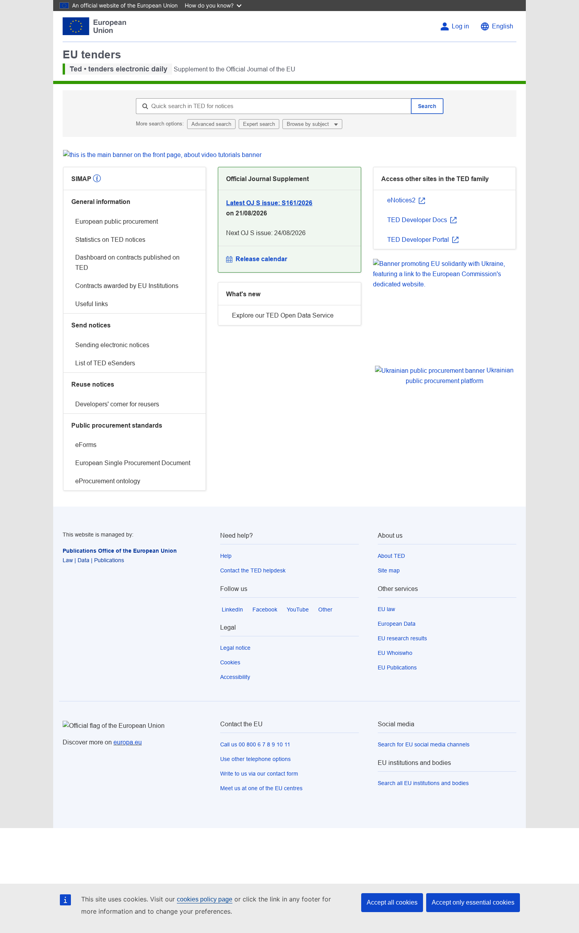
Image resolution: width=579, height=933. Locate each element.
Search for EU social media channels (424, 744)
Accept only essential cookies (473, 902)
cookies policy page (204, 899)
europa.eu (127, 742)
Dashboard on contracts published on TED (127, 262)
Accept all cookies (392, 902)
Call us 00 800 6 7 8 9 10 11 (255, 744)
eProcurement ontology (107, 481)
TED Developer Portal (419, 239)
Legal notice (235, 648)
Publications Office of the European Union (120, 551)
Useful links (91, 304)
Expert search (259, 124)
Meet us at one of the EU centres (261, 788)
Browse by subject (308, 124)
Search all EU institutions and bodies (423, 783)
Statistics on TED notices (110, 239)
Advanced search (211, 124)
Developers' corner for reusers (117, 404)
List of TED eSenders (105, 363)
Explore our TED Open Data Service (283, 315)
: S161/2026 (269, 203)
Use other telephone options (255, 759)
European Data (397, 624)
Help (226, 556)
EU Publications (397, 667)
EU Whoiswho (395, 653)
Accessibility (235, 677)
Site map (389, 570)
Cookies (230, 662)
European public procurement (116, 221)
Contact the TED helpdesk (253, 570)
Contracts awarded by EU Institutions (126, 285)
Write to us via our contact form (259, 773)
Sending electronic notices (112, 345)
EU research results (402, 638)
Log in (460, 26)
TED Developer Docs (418, 220)
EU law (386, 609)
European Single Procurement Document (132, 463)
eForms (85, 444)
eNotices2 (402, 200)
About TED (391, 556)
